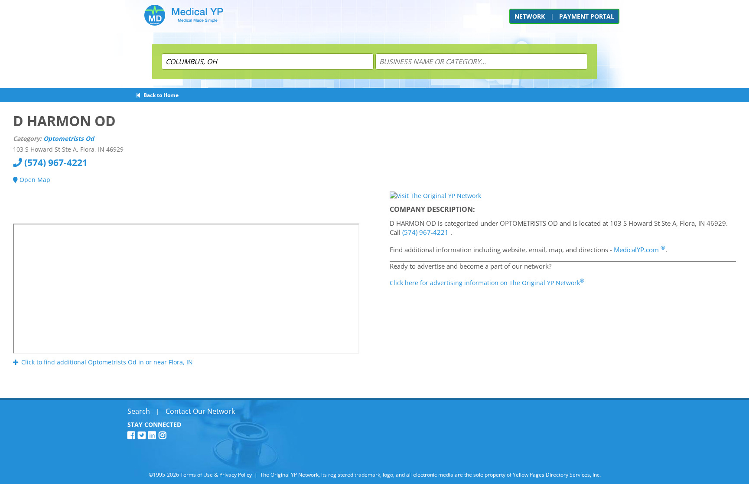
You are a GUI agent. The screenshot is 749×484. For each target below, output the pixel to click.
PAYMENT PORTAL (586, 16)
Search (138, 411)
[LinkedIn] (153, 435)
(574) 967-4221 (55, 162)
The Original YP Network (289, 474)
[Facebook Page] (132, 435)
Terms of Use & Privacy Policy (216, 474)
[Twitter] (143, 435)
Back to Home (160, 95)
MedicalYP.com (639, 249)
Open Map (34, 179)
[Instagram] (164, 435)
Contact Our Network (200, 411)
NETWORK (530, 16)
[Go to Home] (184, 18)
